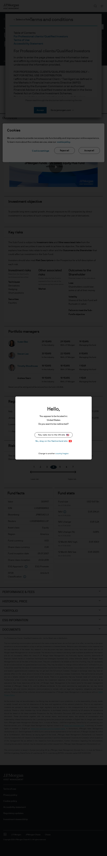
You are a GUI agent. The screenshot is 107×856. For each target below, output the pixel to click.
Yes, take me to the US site (51, 435)
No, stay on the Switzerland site (52, 441)
